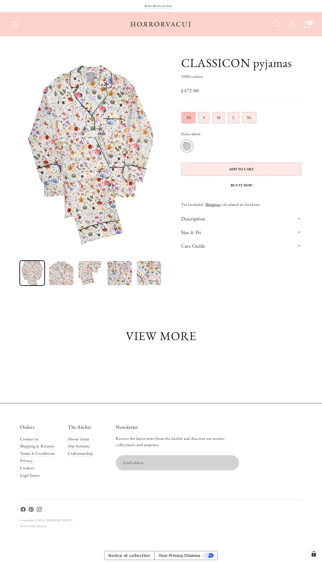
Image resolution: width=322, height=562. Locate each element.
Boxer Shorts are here (158, 6)
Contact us (29, 439)
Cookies (27, 468)
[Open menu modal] (15, 24)
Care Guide (193, 246)
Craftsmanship (80, 453)
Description (193, 218)
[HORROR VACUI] (161, 24)
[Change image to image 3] (90, 273)
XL (249, 117)
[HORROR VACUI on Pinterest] (31, 510)
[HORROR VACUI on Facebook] (23, 510)
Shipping (212, 204)
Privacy (26, 460)
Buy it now (241, 185)
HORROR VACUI (59, 520)
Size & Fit (191, 232)
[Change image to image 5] (149, 273)
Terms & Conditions (37, 453)
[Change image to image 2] (61, 273)
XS (188, 117)
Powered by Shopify (33, 526)
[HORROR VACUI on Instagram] (39, 510)
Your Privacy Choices (179, 555)
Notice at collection (129, 555)
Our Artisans (79, 446)
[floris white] (187, 146)
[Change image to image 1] (32, 273)
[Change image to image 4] (120, 273)
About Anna (78, 439)
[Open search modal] (277, 24)
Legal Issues (30, 475)
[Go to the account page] (292, 24)
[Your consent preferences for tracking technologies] (313, 553)
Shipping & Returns (37, 446)
